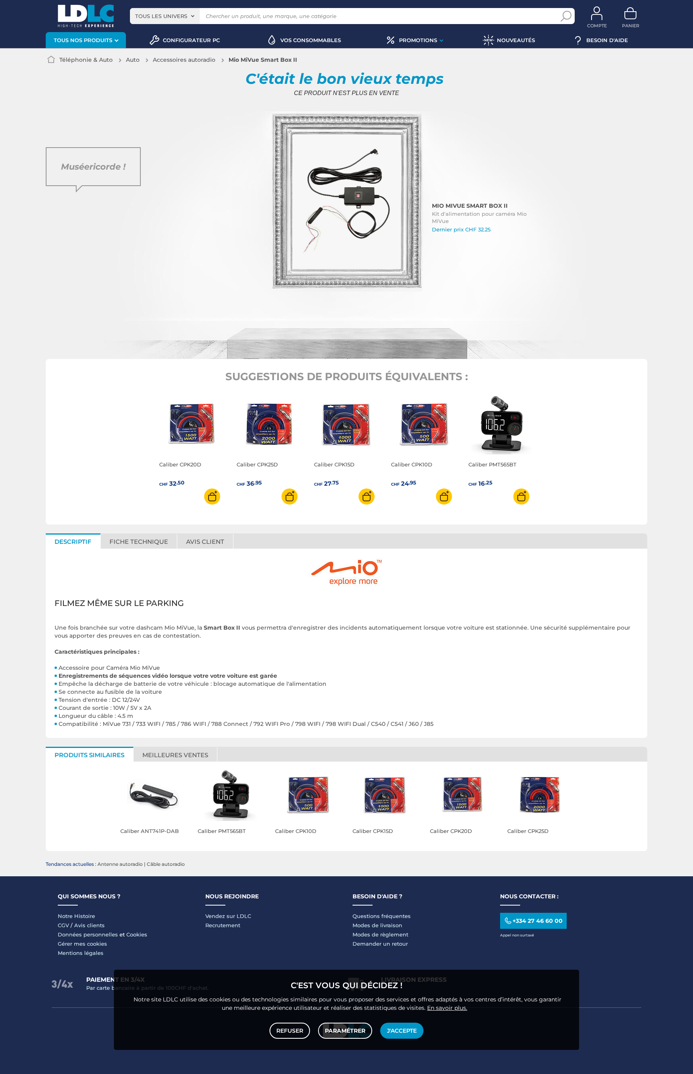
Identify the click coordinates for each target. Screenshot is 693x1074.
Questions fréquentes (382, 916)
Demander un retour (380, 943)
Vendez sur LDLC (228, 916)
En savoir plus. (447, 1007)
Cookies (136, 934)
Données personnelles (88, 934)
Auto (133, 59)
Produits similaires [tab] (89, 755)
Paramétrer (345, 1030)
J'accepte (402, 1030)
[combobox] (165, 16)
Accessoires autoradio (184, 59)
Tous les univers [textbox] (161, 16)
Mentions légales (80, 953)
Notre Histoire (76, 916)
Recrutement (222, 925)
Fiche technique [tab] (138, 541)
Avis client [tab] (205, 541)
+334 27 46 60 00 (538, 920)
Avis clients (89, 925)
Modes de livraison (377, 925)
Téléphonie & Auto (86, 59)
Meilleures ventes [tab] (175, 755)
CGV (63, 925)
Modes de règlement (380, 934)
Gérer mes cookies (82, 943)
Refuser (289, 1030)
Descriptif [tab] (73, 541)
